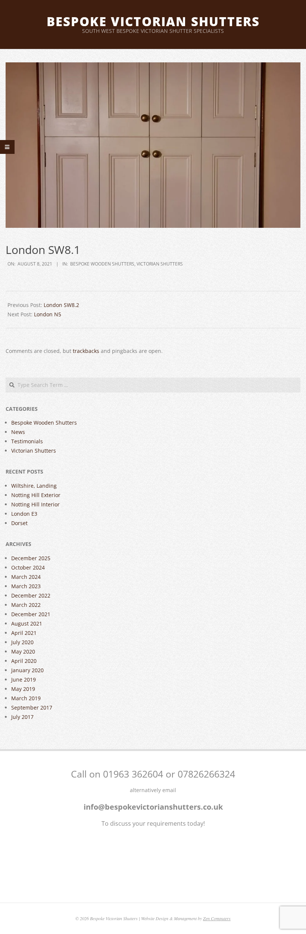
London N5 (47, 314)
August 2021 (26, 623)
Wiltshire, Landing (34, 485)
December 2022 (30, 595)
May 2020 (23, 651)
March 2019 (26, 698)
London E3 (24, 513)
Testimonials (27, 441)
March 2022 (26, 604)
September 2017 (31, 707)
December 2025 (30, 558)
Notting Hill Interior (35, 504)
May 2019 (23, 688)
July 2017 (22, 716)
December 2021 (30, 614)
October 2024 (28, 567)
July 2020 (22, 642)
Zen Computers (217, 918)
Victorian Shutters (160, 264)
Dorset (19, 523)
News (18, 431)
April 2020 (24, 660)
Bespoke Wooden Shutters (102, 264)
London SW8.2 (61, 304)
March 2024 (26, 576)
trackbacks (86, 350)
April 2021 (24, 632)
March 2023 (26, 586)
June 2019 (23, 679)
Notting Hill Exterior (35, 495)
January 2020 (27, 670)
